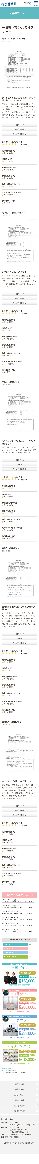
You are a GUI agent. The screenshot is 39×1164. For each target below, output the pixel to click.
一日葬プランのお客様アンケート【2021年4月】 (18, 931)
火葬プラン (7, 944)
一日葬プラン (8, 948)
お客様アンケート (12, 1070)
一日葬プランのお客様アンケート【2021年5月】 (18, 925)
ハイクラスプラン (10, 956)
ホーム (3, 1070)
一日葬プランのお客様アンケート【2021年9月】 (18, 902)
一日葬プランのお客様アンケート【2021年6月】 (18, 919)
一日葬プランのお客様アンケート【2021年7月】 (18, 913)
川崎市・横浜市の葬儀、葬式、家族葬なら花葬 (19, 1143)
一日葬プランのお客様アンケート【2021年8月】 (18, 907)
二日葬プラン (8, 952)
